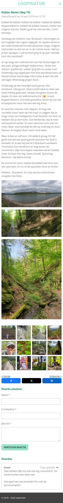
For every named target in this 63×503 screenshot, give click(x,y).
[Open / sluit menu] (60, 3)
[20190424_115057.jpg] (39, 332)
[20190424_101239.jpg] (54, 348)
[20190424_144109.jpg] (39, 348)
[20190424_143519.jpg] (8, 363)
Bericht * (6, 423)
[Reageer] (57, 467)
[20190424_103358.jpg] (54, 363)
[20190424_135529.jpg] (24, 348)
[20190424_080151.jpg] (39, 363)
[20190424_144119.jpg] (8, 348)
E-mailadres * (8, 409)
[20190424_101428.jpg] (54, 332)
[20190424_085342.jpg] (24, 332)
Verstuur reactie (15, 447)
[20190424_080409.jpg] (24, 363)
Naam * (5, 395)
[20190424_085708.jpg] (8, 332)
